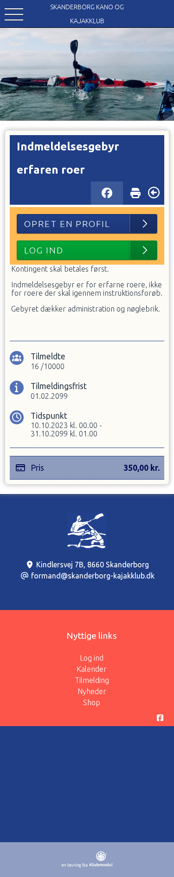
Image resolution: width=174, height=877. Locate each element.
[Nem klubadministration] (87, 865)
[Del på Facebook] (107, 193)
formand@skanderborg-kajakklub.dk (93, 576)
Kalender (92, 669)
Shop (91, 702)
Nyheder (91, 691)
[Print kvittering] (135, 190)
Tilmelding (92, 680)
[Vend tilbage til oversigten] (154, 192)
